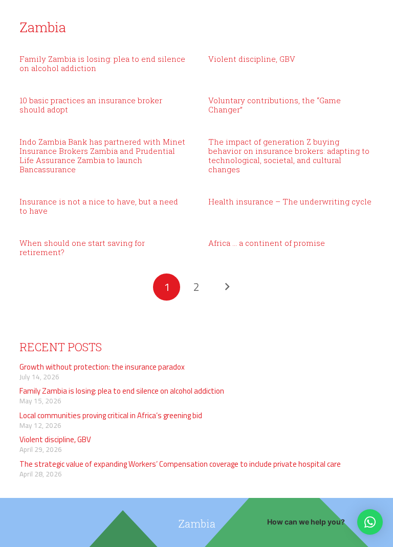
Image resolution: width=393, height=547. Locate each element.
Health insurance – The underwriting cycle (290, 201)
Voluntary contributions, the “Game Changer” (274, 105)
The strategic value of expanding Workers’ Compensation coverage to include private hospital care (180, 464)
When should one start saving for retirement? (82, 247)
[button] (370, 522)
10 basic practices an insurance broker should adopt (90, 105)
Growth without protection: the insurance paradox (102, 367)
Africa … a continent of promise (266, 243)
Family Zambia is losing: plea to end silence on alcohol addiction (102, 63)
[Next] (226, 287)
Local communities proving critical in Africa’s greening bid (110, 415)
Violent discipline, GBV (251, 59)
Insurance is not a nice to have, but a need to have (98, 206)
